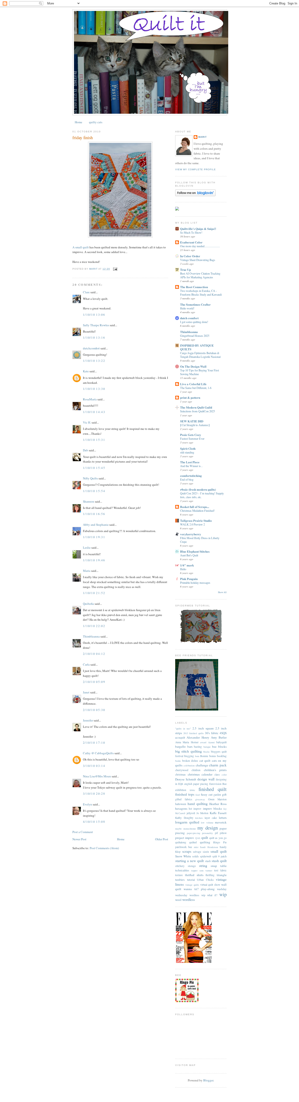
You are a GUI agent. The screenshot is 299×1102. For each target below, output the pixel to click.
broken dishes (190, 760)
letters (223, 818)
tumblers (180, 879)
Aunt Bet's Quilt (189, 555)
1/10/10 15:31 (94, 440)
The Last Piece (189, 462)
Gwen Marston (217, 799)
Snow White (183, 856)
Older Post (161, 839)
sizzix (206, 851)
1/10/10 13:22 (94, 361)
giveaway (200, 799)
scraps (186, 851)
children (196, 770)
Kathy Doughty (184, 817)
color (224, 774)
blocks (206, 751)
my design (207, 827)
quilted (193, 842)
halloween (180, 804)
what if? (212, 895)
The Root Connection (194, 287)
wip (223, 894)
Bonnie (204, 756)
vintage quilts (192, 884)
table (223, 866)
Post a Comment (82, 832)
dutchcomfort (91, 348)
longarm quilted (187, 822)
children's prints (215, 770)
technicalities (182, 870)
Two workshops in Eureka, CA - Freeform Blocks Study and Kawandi (201, 292)
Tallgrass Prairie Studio (196, 520)
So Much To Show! (191, 232)
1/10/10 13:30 (94, 389)
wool (178, 900)
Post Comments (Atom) (104, 848)
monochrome (189, 828)
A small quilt (80, 247)
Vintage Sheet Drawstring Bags (197, 260)
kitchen (199, 817)
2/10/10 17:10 (94, 742)
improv (197, 808)
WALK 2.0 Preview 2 (192, 524)
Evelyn (87, 804)
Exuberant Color (191, 242)
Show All (222, 592)
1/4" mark (187, 565)
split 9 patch (219, 856)
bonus (212, 756)
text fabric (220, 870)
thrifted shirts (194, 875)
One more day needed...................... (200, 246)
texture (179, 875)
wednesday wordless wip (190, 895)
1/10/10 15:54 (94, 491)
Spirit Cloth (188, 448)
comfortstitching (191, 475)
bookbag (222, 756)
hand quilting (198, 803)
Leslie (87, 547)
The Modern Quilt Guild (196, 407)
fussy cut (207, 794)
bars (189, 746)
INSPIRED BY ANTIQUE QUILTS (197, 347)
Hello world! (187, 308)
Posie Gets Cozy (190, 434)
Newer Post (79, 839)
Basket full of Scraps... (194, 506)
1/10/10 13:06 (94, 314)
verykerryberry (190, 534)
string (203, 865)
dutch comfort (189, 318)
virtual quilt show (210, 884)
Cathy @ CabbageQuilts (98, 753)
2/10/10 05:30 (94, 710)
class (217, 774)
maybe (178, 828)
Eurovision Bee (218, 784)
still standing (187, 452)
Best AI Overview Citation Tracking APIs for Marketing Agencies (200, 275)
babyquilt (221, 742)
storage (192, 866)
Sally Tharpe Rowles (96, 325)
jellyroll (191, 813)
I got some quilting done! (194, 322)
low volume (207, 822)
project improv (184, 838)
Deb (85, 450)
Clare (86, 292)
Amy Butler (219, 737)
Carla (86, 664)
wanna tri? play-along (199, 889)
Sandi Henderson (209, 847)
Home (78, 122)
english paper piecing (196, 784)
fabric (192, 790)
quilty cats (95, 122)
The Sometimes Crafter (195, 304)
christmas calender (200, 774)
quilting (205, 842)
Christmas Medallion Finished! (197, 510)
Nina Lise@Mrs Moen (97, 776)
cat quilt (205, 760)
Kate (86, 371)
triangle (222, 875)
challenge (202, 765)
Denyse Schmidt (185, 779)
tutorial (191, 879)
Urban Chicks (205, 879)
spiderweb (205, 856)
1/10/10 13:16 (94, 337)
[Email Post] (115, 269)
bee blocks (219, 746)
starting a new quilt (189, 860)
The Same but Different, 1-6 (195, 388)
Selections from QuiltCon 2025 (197, 411)
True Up (185, 269)
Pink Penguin (189, 578)
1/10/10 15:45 (94, 468)
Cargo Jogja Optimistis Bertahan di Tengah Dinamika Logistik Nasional (200, 355)
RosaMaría (90, 399)
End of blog (186, 479)
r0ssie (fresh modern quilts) (198, 489)
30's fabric (211, 733)
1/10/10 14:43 (94, 412)
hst (190, 808)
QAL (197, 838)
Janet (86, 692)
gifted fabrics (183, 799)
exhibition (180, 790)
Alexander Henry (198, 737)
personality (207, 833)
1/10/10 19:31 (94, 537)
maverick (221, 822)
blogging (189, 756)
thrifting (210, 875)
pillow (223, 833)
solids (195, 856)
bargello (180, 746)
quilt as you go (218, 838)
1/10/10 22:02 (94, 626)
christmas (180, 774)
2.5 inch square (203, 728)
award (203, 742)
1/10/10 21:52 (94, 593)
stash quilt (219, 860)
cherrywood (181, 770)
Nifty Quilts (90, 478)
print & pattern (190, 397)
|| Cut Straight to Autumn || (195, 425)
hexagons (181, 808)
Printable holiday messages (195, 582)
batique (207, 746)
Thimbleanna (91, 636)
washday (222, 889)
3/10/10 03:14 (94, 766)
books (178, 760)
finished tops (184, 794)
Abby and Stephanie (96, 524)
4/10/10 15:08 (94, 821)
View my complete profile (195, 169)
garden (217, 794)
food (198, 794)
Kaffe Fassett (218, 813)
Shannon (88, 501)
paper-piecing (193, 833)
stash (208, 861)
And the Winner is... (191, 466)
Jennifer (88, 720)
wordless (188, 899)
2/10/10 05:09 (94, 682)
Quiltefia (88, 604)
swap (214, 866)
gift (224, 794)
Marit (202, 137)
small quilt (218, 851)
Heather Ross (218, 804)
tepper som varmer (201, 870)
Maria (86, 571)
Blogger (208, 1080)
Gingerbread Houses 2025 (194, 335)
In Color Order (190, 256)
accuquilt (180, 737)
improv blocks (212, 808)
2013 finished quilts (193, 733)
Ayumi (211, 742)
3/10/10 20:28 (94, 793)
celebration (189, 765)
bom (197, 756)
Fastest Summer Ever (192, 438)
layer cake (211, 817)
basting (198, 746)
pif (216, 833)
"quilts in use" (183, 728)
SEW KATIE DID (191, 421)
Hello (183, 569)
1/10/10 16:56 (94, 514)
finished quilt (213, 789)
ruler (196, 847)
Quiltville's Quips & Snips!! (198, 228)
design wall (205, 779)
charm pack (218, 765)
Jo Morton (202, 813)
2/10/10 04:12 (94, 654)
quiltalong (180, 842)
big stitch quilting (188, 751)
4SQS (223, 733)
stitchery (180, 866)
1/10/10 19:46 (94, 560)
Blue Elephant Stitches (195, 551)
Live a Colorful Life (193, 384)
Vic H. (87, 422)
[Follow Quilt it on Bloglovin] (195, 195)
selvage (197, 851)
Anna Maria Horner (187, 742)
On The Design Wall (193, 366)
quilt (204, 837)
